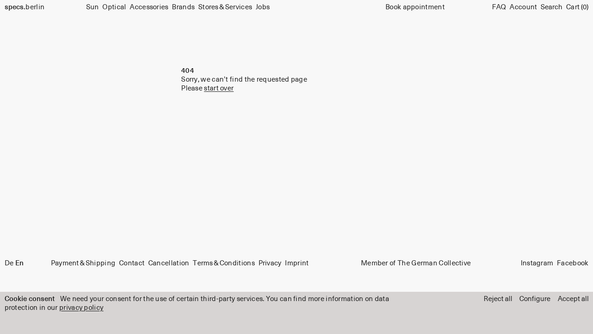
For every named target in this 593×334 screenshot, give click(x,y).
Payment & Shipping (83, 263)
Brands (183, 7)
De (9, 263)
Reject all (498, 298)
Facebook (572, 263)
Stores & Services (225, 7)
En (19, 263)
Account (523, 7)
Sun (92, 7)
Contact (132, 263)
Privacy (270, 263)
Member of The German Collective (416, 263)
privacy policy (81, 307)
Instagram (537, 263)
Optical (114, 7)
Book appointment (415, 7)
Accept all (573, 298)
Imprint (297, 263)
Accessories (149, 7)
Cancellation (168, 263)
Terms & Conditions (224, 263)
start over (218, 88)
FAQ (499, 7)
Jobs (263, 7)
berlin (25, 7)
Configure (534, 298)
